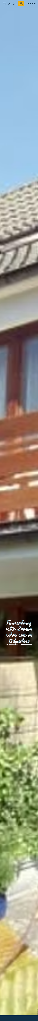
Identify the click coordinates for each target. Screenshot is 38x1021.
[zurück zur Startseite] (32, 3)
